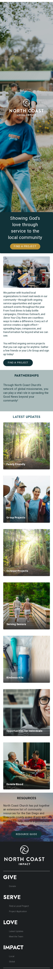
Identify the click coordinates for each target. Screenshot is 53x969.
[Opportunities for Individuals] (26, 712)
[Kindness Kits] (26, 659)
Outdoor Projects (17, 571)
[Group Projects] (26, 499)
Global (12, 961)
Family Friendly (16, 464)
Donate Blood (15, 784)
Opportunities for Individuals (25, 731)
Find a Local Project (19, 906)
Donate (12, 886)
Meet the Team (16, 936)
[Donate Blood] (26, 765)
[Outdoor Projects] (26, 552)
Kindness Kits (15, 678)
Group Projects (16, 518)
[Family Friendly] (26, 445)
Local (11, 956)
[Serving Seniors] (26, 605)
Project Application (18, 911)
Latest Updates (16, 931)
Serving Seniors (16, 624)
